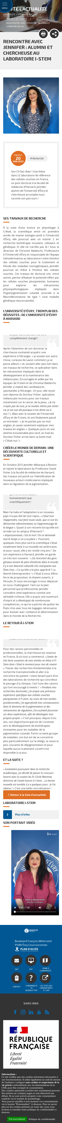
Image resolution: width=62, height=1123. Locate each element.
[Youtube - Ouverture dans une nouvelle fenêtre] (39, 1013)
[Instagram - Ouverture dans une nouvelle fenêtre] (23, 1013)
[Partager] (54, 34)
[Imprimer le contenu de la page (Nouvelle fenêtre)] (43, 34)
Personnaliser (17, 1119)
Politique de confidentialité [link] (42, 1119)
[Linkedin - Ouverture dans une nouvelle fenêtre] (31, 1013)
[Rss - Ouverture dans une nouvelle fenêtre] (47, 1013)
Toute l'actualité (16, 18)
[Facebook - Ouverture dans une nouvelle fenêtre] (15, 1013)
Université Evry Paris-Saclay (20, 14)
